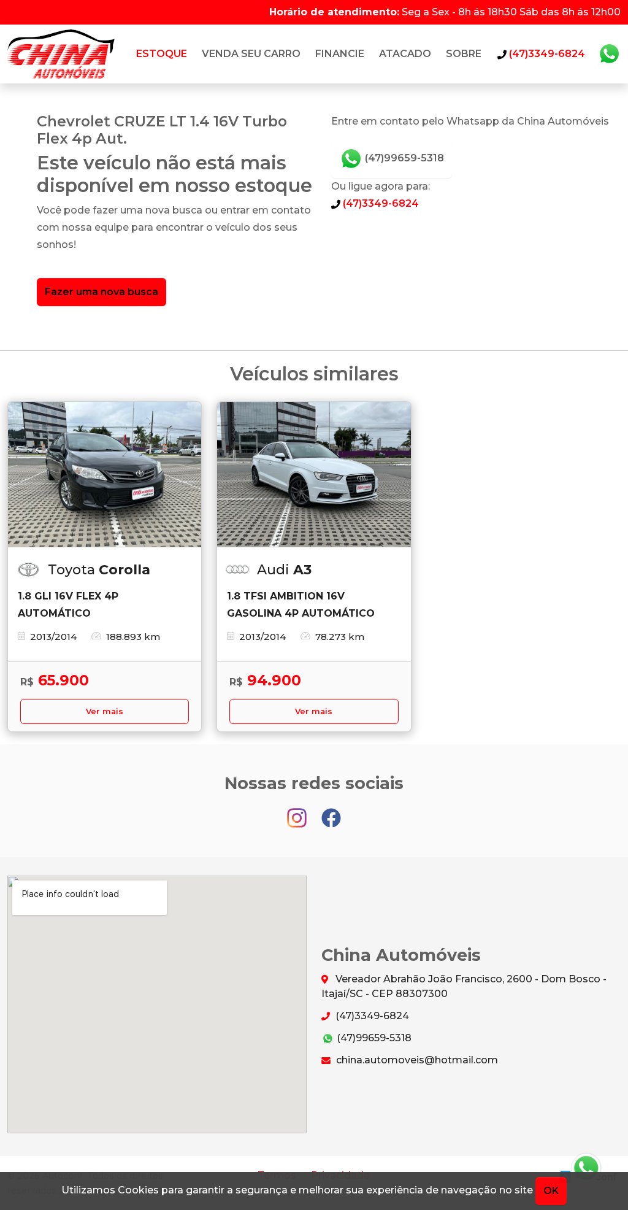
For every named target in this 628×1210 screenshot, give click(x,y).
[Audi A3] (313, 474)
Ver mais (104, 711)
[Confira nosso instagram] (298, 812)
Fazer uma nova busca (101, 292)
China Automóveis (61, 54)
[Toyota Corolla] (104, 474)
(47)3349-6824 (379, 203)
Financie (339, 54)
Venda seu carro (251, 54)
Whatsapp (609, 54)
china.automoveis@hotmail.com (416, 1060)
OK (551, 1191)
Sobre (463, 54)
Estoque (161, 54)
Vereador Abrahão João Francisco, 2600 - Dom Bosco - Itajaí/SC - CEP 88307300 (464, 986)
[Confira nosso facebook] (331, 812)
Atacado (405, 54)
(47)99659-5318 (403, 158)
